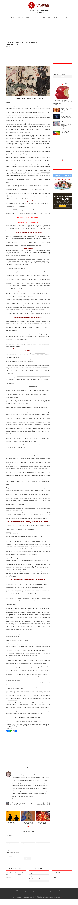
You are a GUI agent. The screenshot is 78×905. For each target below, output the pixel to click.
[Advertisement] (39, 29)
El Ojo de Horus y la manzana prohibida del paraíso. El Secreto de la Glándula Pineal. (62, 102)
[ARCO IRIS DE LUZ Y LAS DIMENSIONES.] (56, 133)
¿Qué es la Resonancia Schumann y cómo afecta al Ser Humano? (66, 116)
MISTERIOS (43, 17)
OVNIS (49, 17)
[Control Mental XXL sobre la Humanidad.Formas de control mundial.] (12, 816)
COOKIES (54, 877)
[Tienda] (62, 193)
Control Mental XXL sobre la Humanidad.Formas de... (12, 823)
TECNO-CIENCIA (19, 17)
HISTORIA (36, 17)
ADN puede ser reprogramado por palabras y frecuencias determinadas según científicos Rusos (66, 124)
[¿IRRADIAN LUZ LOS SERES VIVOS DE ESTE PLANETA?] (43, 816)
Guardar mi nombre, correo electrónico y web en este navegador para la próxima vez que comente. (27, 849)
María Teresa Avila (17, 772)
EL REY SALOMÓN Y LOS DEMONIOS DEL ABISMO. (66, 109)
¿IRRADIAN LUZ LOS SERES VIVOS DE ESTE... (43, 823)
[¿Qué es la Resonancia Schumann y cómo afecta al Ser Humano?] (56, 116)
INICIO (12, 17)
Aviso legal (63, 897)
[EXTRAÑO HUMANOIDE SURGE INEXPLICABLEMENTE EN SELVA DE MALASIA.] (28, 816)
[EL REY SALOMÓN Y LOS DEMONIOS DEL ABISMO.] (56, 110)
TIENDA (61, 17)
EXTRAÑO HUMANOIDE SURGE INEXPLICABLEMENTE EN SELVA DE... (28, 823)
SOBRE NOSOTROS (56, 872)
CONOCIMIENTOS (28, 17)
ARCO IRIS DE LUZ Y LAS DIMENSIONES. (66, 132)
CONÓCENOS (55, 17)
